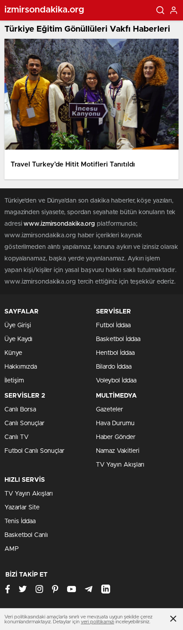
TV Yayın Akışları (120, 465)
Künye (13, 353)
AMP (11, 549)
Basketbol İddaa (118, 339)
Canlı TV (16, 437)
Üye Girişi (17, 325)
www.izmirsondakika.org (60, 224)
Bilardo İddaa (113, 367)
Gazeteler (109, 409)
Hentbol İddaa (115, 353)
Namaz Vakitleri (117, 451)
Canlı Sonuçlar (24, 423)
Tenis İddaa (20, 521)
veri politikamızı (97, 621)
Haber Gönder (115, 437)
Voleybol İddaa (116, 381)
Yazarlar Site (22, 507)
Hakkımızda (20, 367)
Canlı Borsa (20, 409)
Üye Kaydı (18, 339)
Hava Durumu (115, 423)
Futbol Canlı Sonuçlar (34, 451)
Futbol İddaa (113, 325)
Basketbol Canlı (26, 535)
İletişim (14, 381)
